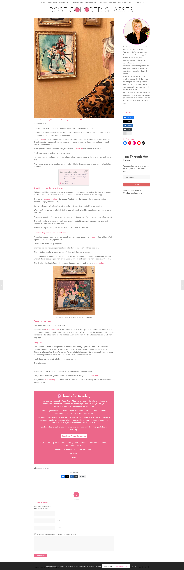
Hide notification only (122, 566)
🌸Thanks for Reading (67, 183)
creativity (79, 148)
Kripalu (92, 237)
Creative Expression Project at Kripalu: (75, 177)
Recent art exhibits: (70, 179)
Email (59, 520)
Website (60, 527)
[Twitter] (67, 476)
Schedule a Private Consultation (74, 436)
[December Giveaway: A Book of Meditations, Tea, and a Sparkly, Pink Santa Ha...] (182, 285)
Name (59, 513)
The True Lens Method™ (73, 417)
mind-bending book (52, 379)
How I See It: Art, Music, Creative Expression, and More (59, 120)
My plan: (66, 181)
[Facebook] (63, 476)
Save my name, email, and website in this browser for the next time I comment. (56, 534)
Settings (134, 566)
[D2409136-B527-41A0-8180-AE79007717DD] (74, 68)
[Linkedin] (72, 476)
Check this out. (92, 375)
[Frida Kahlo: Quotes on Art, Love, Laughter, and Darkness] (1, 285)
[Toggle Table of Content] (85, 172)
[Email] (76, 476)
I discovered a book (50, 199)
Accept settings (108, 566)
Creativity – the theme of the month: (75, 175)
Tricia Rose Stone (41, 123)
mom (43, 139)
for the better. (99, 263)
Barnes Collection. (52, 329)
